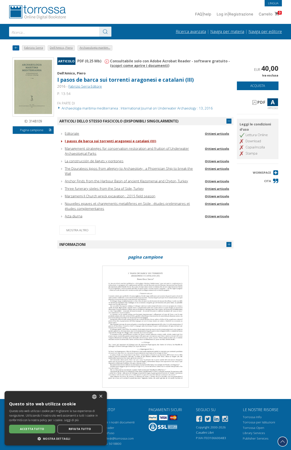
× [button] (100, 396)
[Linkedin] (216, 419)
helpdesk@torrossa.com (116, 438)
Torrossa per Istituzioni (259, 422)
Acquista (257, 86)
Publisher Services (255, 438)
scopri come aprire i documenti (139, 65)
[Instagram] (225, 419)
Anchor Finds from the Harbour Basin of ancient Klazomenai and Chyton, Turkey (126, 181)
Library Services (254, 433)
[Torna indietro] (16, 48)
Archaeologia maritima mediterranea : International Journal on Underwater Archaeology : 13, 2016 (137, 108)
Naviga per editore (265, 31)
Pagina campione (31, 130)
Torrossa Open (253, 428)
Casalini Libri (205, 432)
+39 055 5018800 (108, 444)
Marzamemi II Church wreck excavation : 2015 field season (110, 196)
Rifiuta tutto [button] (80, 429)
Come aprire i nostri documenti (112, 422)
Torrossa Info (252, 417)
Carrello (270, 13)
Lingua (273, 3)
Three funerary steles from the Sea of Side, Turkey (104, 188)
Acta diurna (73, 216)
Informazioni (72, 244)
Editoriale (72, 133)
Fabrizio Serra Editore (85, 86)
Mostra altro (77, 230)
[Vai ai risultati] (105, 32)
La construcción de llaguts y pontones (94, 161)
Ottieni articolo (217, 134)
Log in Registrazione (235, 14)
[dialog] (56, 418)
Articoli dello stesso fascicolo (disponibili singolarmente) (118, 121)
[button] (265, 172)
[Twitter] (208, 419)
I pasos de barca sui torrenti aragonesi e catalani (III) (110, 141)
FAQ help (203, 14)
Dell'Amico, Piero (71, 73)
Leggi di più (71, 420)
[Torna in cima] (283, 442)
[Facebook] (199, 419)
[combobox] (60, 32)
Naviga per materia (227, 31)
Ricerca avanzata (191, 31)
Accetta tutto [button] (32, 429)
